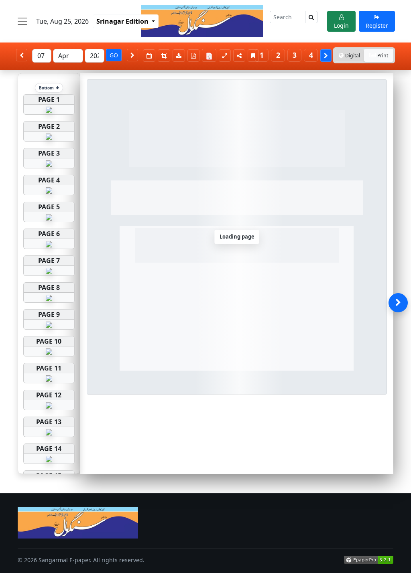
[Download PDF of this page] (193, 55)
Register (377, 25)
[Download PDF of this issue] (210, 54)
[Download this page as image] (179, 55)
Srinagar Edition (123, 21)
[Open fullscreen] (225, 55)
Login (341, 25)
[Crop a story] (164, 55)
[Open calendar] (149, 55)
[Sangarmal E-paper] (202, 21)
